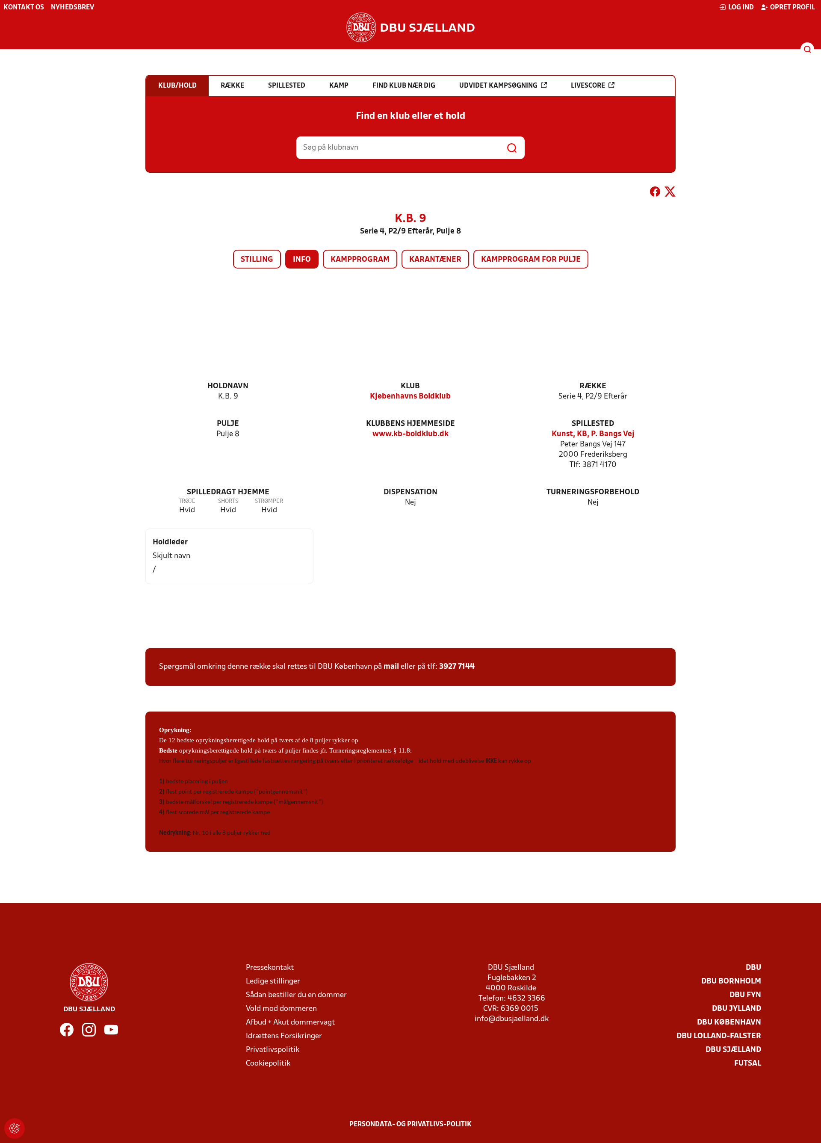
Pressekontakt (270, 968)
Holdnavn (227, 386)
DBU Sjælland (733, 1050)
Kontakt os (23, 8)
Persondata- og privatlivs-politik (410, 1125)
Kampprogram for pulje (531, 259)
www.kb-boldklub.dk (410, 434)
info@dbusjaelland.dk (512, 1019)
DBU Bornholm (731, 981)
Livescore (588, 86)
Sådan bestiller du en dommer (296, 995)
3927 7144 (457, 666)
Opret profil (792, 8)
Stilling (257, 259)
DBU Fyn (745, 995)
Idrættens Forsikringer (284, 1036)
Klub (410, 386)
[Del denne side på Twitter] (670, 193)
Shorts (228, 501)
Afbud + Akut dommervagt (290, 1022)
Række (592, 386)
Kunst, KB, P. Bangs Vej (593, 434)
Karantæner (435, 259)
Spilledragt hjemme (228, 492)
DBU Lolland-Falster (718, 1036)
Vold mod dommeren (281, 1009)
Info (302, 259)
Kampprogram (360, 259)
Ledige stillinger (273, 981)
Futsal (747, 1063)
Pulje (228, 424)
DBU (753, 968)
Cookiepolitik (268, 1063)
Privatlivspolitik (272, 1050)
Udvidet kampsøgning (498, 86)
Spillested (593, 424)
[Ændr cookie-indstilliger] (14, 1128)
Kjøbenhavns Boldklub (410, 396)
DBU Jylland (736, 1009)
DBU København (729, 1022)
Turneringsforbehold (592, 492)
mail (391, 666)
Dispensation (410, 492)
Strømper (269, 501)
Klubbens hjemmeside (410, 424)
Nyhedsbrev (72, 8)
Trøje (187, 501)
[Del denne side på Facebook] (655, 193)
